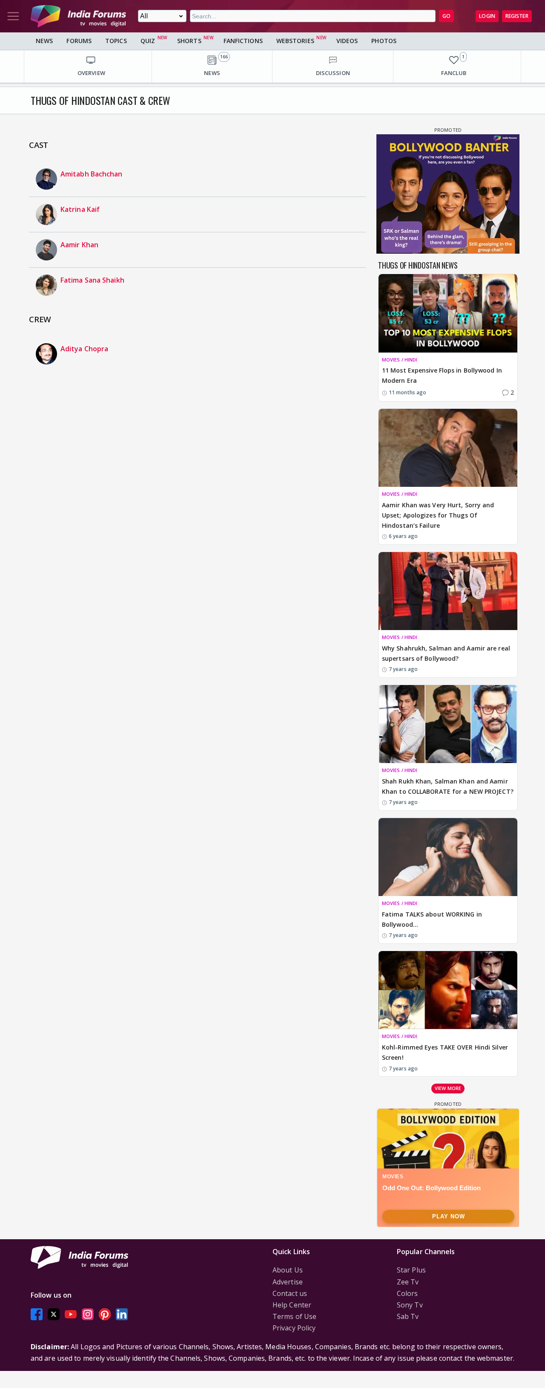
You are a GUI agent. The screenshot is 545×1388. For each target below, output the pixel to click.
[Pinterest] (105, 1314)
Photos (383, 41)
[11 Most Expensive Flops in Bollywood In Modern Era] (448, 313)
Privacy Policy (294, 1328)
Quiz (148, 41)
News (44, 41)
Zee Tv (408, 1282)
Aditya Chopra (84, 348)
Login (487, 16)
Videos (347, 41)
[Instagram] (88, 1314)
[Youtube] (71, 1314)
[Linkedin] (122, 1314)
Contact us (289, 1293)
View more (448, 1088)
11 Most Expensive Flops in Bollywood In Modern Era (442, 375)
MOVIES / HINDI (399, 359)
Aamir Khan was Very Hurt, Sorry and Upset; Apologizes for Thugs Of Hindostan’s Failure (438, 515)
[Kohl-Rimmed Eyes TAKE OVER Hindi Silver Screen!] (448, 990)
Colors (407, 1293)
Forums (79, 41)
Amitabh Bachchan (91, 174)
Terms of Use (294, 1316)
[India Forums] (78, 16)
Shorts (189, 41)
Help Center (291, 1305)
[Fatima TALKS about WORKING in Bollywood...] (448, 857)
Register (516, 16)
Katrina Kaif (80, 209)
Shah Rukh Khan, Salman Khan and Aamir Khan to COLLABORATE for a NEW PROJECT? (447, 786)
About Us (287, 1270)
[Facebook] (37, 1314)
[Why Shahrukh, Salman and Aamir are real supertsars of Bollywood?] (448, 591)
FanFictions (243, 41)
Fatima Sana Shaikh (92, 280)
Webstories (295, 41)
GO (446, 16)
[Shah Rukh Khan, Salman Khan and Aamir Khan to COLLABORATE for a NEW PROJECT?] (448, 724)
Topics (116, 41)
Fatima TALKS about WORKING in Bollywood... (432, 919)
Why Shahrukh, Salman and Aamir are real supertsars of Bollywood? (446, 653)
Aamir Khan (79, 244)
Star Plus (411, 1270)
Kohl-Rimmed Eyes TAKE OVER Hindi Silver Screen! (445, 1052)
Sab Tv (408, 1316)
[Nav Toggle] (13, 16)
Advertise (287, 1282)
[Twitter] (54, 1314)
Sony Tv (410, 1305)
